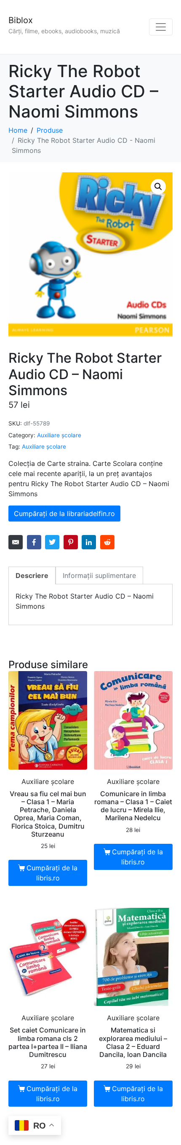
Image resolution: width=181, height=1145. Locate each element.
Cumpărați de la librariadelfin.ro (64, 513)
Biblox (20, 20)
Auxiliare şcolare (59, 435)
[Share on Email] (15, 542)
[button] (158, 186)
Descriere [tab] (32, 575)
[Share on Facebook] (34, 542)
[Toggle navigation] (161, 27)
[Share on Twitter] (52, 542)
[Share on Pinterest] (71, 542)
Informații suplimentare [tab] (99, 575)
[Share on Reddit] (107, 542)
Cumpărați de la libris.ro (52, 873)
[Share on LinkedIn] (89, 542)
